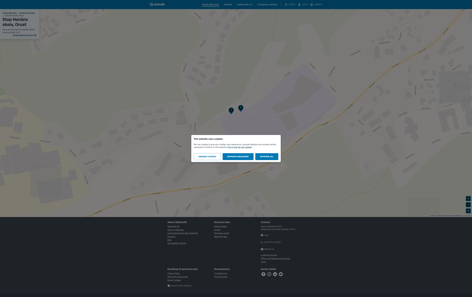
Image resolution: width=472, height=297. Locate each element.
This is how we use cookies (239, 147)
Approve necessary (238, 156)
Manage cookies (207, 156)
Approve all (266, 156)
